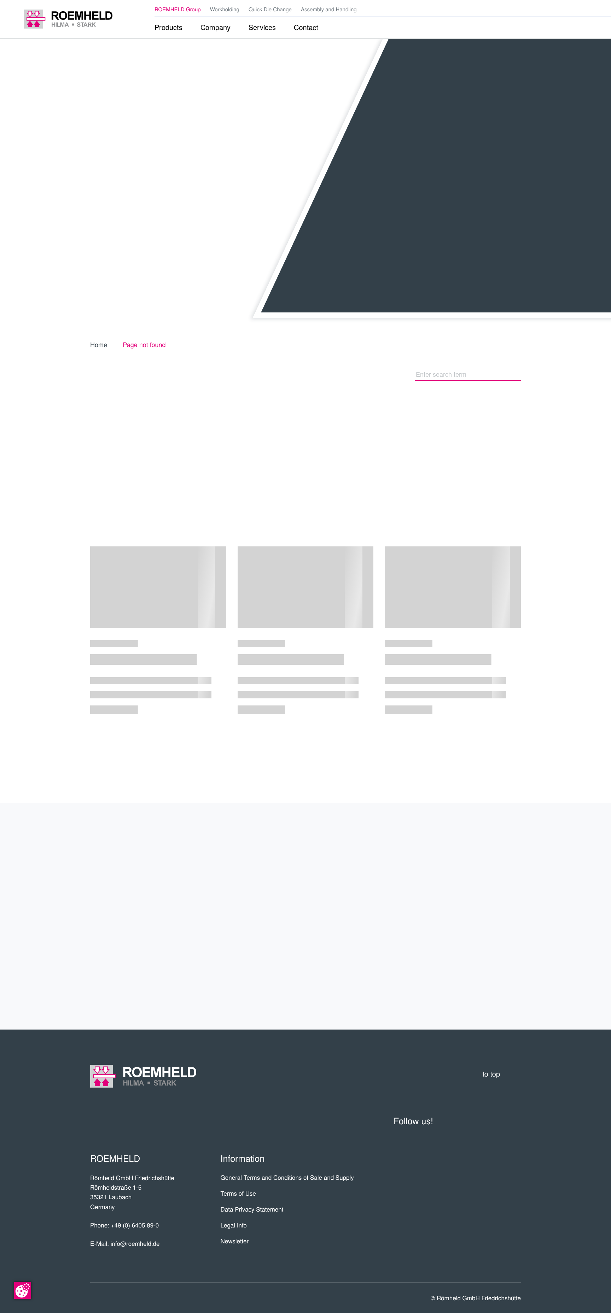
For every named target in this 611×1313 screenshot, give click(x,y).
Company (494, 847)
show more (305, 744)
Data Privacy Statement (252, 1208)
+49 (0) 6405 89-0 (135, 1224)
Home (98, 344)
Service (498, 930)
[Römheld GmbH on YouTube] (550, 9)
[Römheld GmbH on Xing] (572, 9)
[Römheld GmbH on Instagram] (583, 9)
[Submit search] (517, 374)
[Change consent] (22, 1290)
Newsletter (235, 1240)
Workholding (224, 9)
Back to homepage (336, 438)
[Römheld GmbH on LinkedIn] (562, 9)
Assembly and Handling (329, 9)
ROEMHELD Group (178, 9)
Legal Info (234, 1224)
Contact (496, 985)
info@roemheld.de (135, 1243)
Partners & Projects (458, 874)
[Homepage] (68, 19)
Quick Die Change (270, 9)
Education (490, 957)
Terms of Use (238, 1193)
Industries (489, 902)
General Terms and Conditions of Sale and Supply (287, 1177)
